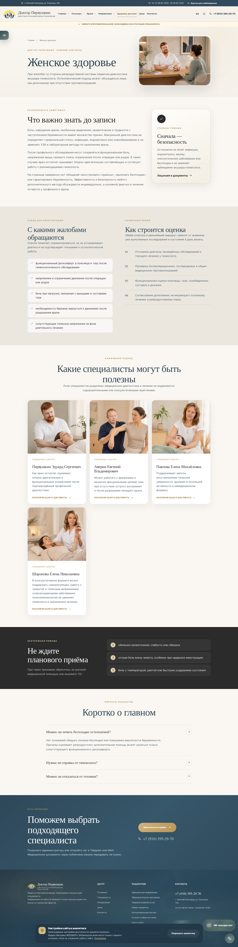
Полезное (77, 13)
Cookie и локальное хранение (168, 945)
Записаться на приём (154, 827)
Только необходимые (149, 933)
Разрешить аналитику (183, 933)
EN (197, 14)
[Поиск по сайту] (204, 14)
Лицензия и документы (172, 175)
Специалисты (104, 897)
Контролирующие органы (144, 912)
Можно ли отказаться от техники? (118, 776)
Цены (142, 13)
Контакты (152, 13)
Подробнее (100, 938)
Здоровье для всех (127, 13)
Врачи (90, 13)
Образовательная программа (146, 897)
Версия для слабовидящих (204, 3)
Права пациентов (140, 907)
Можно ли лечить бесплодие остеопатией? (118, 731)
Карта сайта (138, 922)
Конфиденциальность (143, 945)
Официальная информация (144, 892)
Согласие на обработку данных (197, 945)
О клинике (102, 892)
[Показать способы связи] (229, 938)
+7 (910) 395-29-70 (224, 13)
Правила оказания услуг (143, 902)
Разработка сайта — (112, 945)
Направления (105, 13)
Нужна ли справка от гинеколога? (118, 762)
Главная (62, 13)
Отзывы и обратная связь (144, 917)
